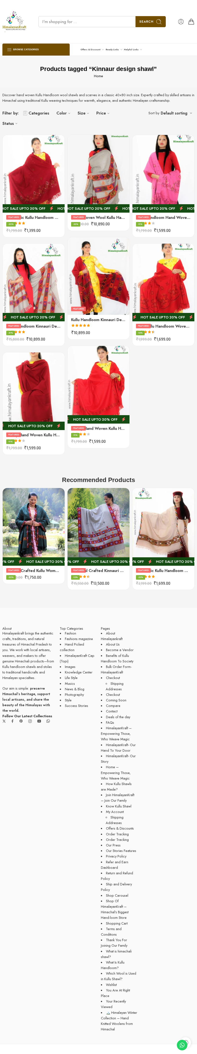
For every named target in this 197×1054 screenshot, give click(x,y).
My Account (115, 811)
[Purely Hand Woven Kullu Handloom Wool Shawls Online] (98, 385)
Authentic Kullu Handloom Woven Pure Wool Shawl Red (33, 217)
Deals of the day (118, 716)
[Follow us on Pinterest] (21, 721)
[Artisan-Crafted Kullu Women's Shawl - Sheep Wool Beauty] (34, 527)
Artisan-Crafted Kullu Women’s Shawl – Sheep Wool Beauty (33, 570)
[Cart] (191, 21)
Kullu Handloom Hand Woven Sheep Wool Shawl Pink (163, 217)
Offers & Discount (90, 49)
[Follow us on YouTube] (39, 721)
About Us (113, 644)
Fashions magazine (79, 638)
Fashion (70, 633)
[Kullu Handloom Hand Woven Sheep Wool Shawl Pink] (163, 174)
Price (101, 113)
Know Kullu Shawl (118, 806)
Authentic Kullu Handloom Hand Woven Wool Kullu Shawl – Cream (163, 570)
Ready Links (112, 49)
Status (8, 123)
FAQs (110, 722)
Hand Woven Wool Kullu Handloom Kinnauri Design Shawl (98, 217)
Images (70, 666)
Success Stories (76, 705)
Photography (74, 694)
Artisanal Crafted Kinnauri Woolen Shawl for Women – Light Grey (98, 570)
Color (61, 113)
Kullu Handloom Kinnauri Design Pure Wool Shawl (98, 320)
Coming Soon (116, 700)
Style (68, 700)
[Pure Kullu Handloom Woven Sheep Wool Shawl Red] (163, 282)
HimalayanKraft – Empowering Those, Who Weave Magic (116, 733)
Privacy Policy (116, 856)
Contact (111, 711)
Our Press (113, 845)
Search (146, 21)
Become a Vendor (120, 649)
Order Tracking (117, 834)
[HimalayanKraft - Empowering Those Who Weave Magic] (14, 22)
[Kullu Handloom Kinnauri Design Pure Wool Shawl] (98, 276)
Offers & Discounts (120, 828)
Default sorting (174, 113)
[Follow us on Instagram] (30, 721)
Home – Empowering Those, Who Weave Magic (115, 772)
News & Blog (74, 689)
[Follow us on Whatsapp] (48, 721)
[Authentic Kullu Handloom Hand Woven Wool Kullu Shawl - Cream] (163, 527)
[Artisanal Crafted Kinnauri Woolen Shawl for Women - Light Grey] (98, 527)
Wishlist (111, 984)
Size (82, 113)
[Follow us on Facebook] (12, 721)
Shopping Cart (117, 923)
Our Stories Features (121, 850)
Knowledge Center (78, 672)
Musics (70, 683)
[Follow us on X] (4, 721)
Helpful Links (131, 49)
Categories (39, 113)
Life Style (71, 677)
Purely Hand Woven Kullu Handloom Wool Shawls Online (98, 428)
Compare (113, 705)
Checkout (113, 677)
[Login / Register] (181, 21)
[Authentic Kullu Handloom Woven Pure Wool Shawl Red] (34, 174)
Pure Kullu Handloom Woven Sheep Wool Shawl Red (163, 326)
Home (98, 75)
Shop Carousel (117, 895)
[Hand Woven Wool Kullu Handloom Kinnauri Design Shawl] (98, 174)
